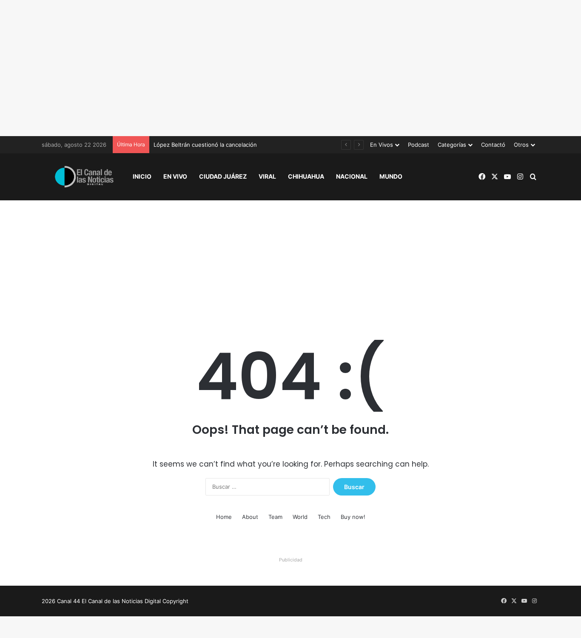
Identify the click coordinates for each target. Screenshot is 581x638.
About (250, 516)
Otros (521, 144)
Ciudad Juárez (223, 176)
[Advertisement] (290, 68)
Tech (324, 516)
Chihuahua (306, 176)
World (300, 516)
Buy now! (353, 516)
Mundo (390, 176)
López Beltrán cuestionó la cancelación (205, 144)
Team (275, 516)
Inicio (142, 176)
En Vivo (175, 176)
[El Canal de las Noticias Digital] (84, 177)
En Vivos (381, 144)
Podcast (418, 144)
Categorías (452, 144)
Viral (267, 176)
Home (224, 516)
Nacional (351, 176)
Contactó (493, 144)
